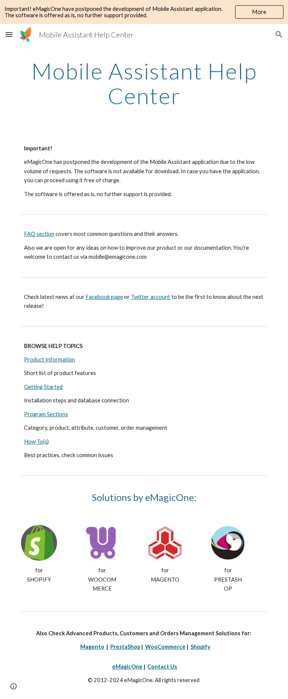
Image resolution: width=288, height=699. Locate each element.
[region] (144, 12)
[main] (144, 83)
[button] (9, 34)
